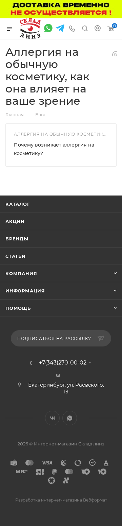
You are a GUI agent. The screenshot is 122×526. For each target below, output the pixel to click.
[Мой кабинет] (98, 29)
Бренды (16, 238)
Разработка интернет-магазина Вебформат (61, 500)
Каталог (17, 204)
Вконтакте (52, 418)
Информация (25, 290)
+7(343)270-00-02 (62, 363)
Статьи (15, 256)
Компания (21, 273)
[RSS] (114, 53)
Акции (15, 221)
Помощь (18, 308)
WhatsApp (69, 418)
